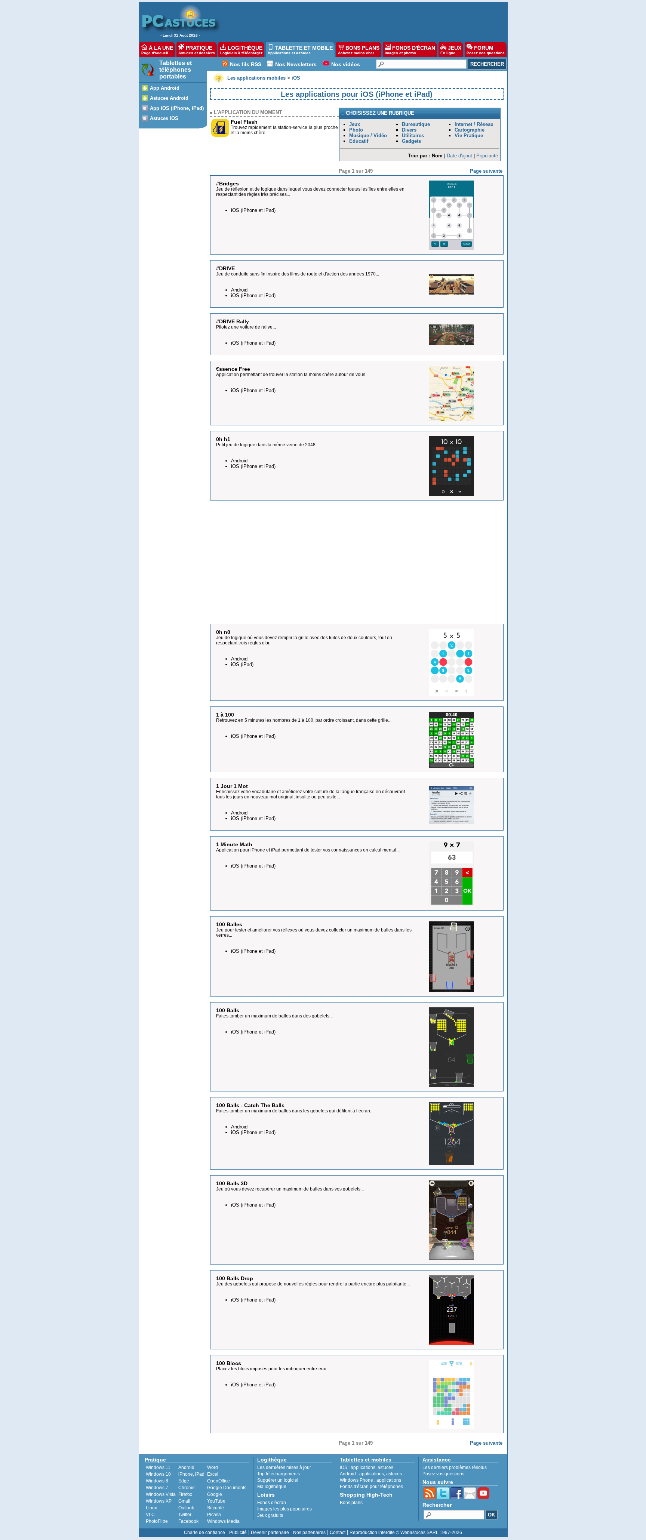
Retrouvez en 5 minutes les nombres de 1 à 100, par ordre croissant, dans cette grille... (303, 720)
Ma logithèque (271, 1486)
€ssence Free (233, 369)
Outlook (186, 1507)
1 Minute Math (234, 844)
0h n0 (223, 632)
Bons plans (351, 1502)
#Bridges (227, 184)
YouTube (216, 1501)
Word (212, 1467)
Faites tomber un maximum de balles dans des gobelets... (274, 1016)
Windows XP (159, 1501)
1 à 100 (225, 715)
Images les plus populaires (284, 1509)
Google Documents (226, 1487)
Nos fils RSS (245, 64)
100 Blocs (228, 1363)
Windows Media (223, 1521)
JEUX (450, 50)
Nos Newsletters (296, 64)
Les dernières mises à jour (284, 1467)
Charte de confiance (204, 1532)
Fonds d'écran (271, 1502)
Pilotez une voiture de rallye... (246, 327)
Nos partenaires (309, 1532)
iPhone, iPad (191, 1474)
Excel (212, 1474)
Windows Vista (161, 1494)
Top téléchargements (278, 1473)
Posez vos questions (443, 1473)
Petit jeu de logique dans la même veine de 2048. (266, 444)
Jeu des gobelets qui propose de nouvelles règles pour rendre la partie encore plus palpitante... (313, 1284)
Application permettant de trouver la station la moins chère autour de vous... (292, 374)
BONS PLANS (358, 50)
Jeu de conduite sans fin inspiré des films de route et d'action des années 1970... (297, 274)
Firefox (185, 1494)
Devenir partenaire (270, 1532)
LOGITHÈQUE (241, 50)
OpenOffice (218, 1481)
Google (214, 1494)
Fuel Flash (244, 122)
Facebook (188, 1521)
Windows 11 (158, 1467)
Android (186, 1467)
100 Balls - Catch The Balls (250, 1105)
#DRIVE (225, 268)
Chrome (186, 1487)
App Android (164, 88)
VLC (150, 1514)
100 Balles (229, 924)
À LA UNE (157, 50)
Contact (337, 1532)
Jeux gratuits (270, 1515)
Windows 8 (157, 1481)
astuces (385, 1467)
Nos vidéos (345, 64)
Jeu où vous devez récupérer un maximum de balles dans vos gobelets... (290, 1189)
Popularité (487, 155)
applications (363, 1467)
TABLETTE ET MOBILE (300, 50)
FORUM (486, 50)
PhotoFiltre (157, 1521)
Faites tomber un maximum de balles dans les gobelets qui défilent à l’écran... (294, 1111)
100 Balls (227, 1010)
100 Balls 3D (231, 1183)
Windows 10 (158, 1474)
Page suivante (486, 171)
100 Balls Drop (234, 1278)
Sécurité (215, 1507)
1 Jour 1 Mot (232, 786)
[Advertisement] (360, 21)
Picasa (214, 1514)
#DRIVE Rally (232, 321)
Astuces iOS (164, 118)
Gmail (184, 1501)
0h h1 (223, 439)
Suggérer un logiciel (277, 1480)
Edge (183, 1481)
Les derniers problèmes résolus (454, 1467)
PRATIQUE (196, 50)
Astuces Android (169, 98)
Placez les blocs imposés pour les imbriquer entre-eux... (272, 1368)
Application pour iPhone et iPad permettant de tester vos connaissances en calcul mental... (308, 850)
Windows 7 (157, 1487)
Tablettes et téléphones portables (175, 70)
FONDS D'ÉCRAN (410, 50)
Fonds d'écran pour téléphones (371, 1486)
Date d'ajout (459, 155)
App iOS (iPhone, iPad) (177, 108)
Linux (151, 1507)
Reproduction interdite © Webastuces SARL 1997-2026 (406, 1532)
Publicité (238, 1532)
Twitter (184, 1514)
